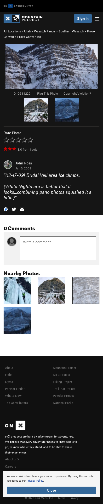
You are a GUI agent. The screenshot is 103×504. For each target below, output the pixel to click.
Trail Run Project (64, 389)
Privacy (74, 497)
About (9, 368)
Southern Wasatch (71, 31)
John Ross (24, 163)
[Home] (25, 18)
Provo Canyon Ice (29, 37)
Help (8, 375)
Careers (10, 466)
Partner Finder (15, 389)
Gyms (9, 382)
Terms (61, 497)
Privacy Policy (35, 480)
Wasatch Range (44, 31)
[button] (6, 208)
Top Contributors (16, 403)
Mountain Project (64, 368)
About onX (12, 459)
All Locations (12, 31)
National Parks (63, 403)
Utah (27, 31)
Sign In (83, 18)
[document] (51, 484)
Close (51, 490)
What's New (13, 395)
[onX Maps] (15, 429)
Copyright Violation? (77, 93)
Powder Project (63, 395)
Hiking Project (62, 382)
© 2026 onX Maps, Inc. (39, 497)
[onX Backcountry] (18, 6)
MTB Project (61, 375)
